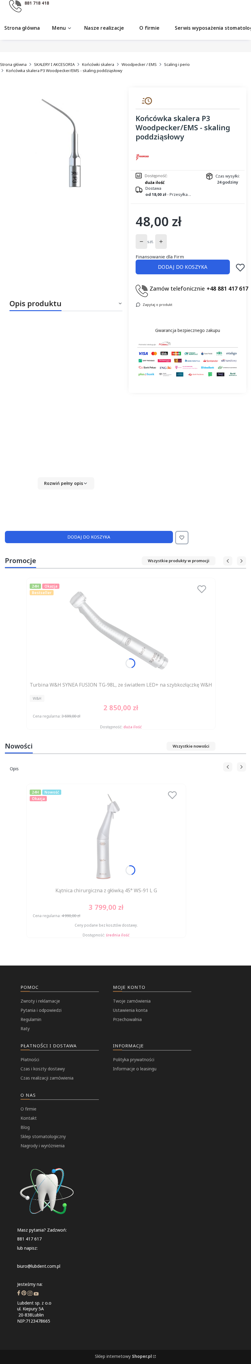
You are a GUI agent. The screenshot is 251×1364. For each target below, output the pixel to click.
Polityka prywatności (133, 1059)
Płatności (30, 1059)
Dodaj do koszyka (183, 267)
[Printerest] (23, 1294)
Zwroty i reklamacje (40, 1001)
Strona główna (13, 64)
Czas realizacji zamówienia (47, 1078)
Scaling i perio (177, 64)
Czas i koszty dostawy (43, 1069)
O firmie (28, 1109)
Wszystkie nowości (191, 746)
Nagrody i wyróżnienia (43, 1146)
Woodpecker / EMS (139, 64)
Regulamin (31, 1019)
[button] (65, 483)
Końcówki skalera (98, 64)
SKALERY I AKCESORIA (54, 64)
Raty (25, 1028)
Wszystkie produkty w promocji (178, 560)
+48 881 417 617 (227, 288)
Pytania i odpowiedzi (41, 1010)
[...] (66, 144)
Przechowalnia (127, 1019)
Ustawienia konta (130, 1010)
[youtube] (36, 1294)
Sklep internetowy (123, 1356)
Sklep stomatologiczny (43, 1136)
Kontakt (29, 1118)
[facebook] (18, 1294)
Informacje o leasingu (134, 1069)
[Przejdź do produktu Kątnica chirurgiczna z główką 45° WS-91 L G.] (106, 836)
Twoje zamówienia (132, 1001)
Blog (25, 1127)
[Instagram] (30, 1294)
